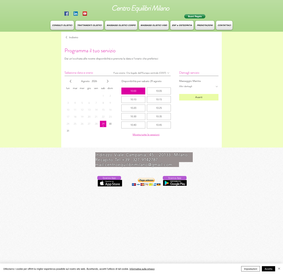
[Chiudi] (279, 268)
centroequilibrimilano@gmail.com (138, 164)
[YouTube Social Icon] (85, 13)
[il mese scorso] (71, 81)
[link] (71, 37)
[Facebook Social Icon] (66, 13)
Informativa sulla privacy (142, 268)
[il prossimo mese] (108, 81)
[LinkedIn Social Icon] (76, 13)
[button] (146, 182)
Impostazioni (250, 268)
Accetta (268, 268)
